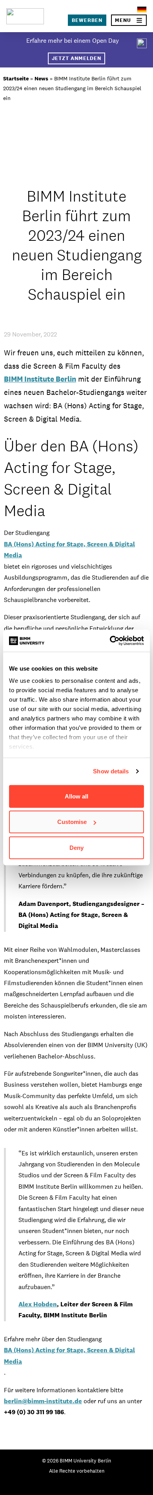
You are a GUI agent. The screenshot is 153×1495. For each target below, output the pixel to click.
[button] (129, 20)
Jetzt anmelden (76, 58)
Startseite (16, 78)
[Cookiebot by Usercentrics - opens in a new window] (110, 641)
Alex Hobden (37, 1304)
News (41, 78)
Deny (76, 847)
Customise (72, 821)
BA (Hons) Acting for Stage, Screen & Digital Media (69, 549)
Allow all (76, 796)
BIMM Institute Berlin (40, 379)
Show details (111, 771)
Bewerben (87, 20)
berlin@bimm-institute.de (43, 1401)
